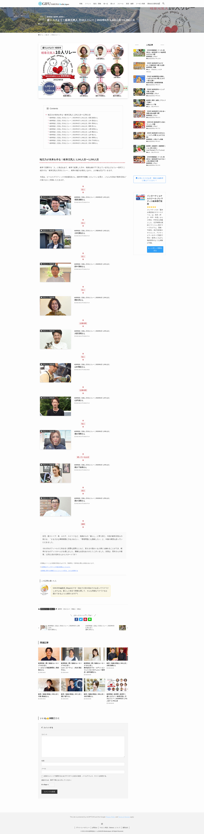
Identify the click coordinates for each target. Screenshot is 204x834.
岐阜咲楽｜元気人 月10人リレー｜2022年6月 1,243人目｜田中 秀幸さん (74, 123)
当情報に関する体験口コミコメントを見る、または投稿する (59, 570)
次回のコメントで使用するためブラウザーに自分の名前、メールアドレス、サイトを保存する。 (76, 776)
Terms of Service (124, 817)
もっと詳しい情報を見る (155, 249)
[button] (163, 3)
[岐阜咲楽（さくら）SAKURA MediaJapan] (53, 4)
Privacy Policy (110, 817)
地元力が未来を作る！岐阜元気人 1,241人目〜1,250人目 (69, 115)
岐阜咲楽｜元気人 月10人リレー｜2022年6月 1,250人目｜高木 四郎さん (74, 143)
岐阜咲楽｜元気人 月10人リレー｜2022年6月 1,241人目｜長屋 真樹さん (74, 118)
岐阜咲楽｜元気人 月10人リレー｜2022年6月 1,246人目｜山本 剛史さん (74, 132)
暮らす (51, 23)
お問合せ (94, 827)
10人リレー (66, 609)
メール (43, 768)
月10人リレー (44, 23)
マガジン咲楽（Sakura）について (110, 827)
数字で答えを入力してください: (61, 780)
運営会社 (125, 827)
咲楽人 (73, 609)
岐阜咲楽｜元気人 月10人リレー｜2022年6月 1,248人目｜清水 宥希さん (74, 137)
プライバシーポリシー (83, 827)
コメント (44, 734)
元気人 (79, 609)
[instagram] (102, 824)
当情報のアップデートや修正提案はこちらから (55, 567)
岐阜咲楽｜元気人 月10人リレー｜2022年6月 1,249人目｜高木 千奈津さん (74, 140)
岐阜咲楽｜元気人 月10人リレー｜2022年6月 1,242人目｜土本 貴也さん (74, 120)
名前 (42, 761)
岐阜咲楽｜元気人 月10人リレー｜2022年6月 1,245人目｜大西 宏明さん (74, 129)
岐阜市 (60, 609)
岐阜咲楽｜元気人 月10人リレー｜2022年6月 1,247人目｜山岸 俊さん (73, 135)
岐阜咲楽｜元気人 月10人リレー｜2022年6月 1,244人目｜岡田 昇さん (73, 126)
